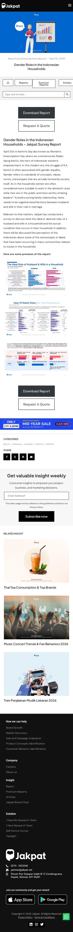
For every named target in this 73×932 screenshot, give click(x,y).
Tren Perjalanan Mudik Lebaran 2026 (30, 700)
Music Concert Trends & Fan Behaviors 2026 (36, 644)
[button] (66, 916)
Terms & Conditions (44, 917)
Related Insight (13, 533)
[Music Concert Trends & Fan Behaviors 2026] (36, 617)
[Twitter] (42, 924)
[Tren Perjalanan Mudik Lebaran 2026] (36, 674)
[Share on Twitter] (15, 456)
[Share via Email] (31, 456)
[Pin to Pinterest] (23, 456)
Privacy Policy (25, 917)
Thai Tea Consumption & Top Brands (30, 587)
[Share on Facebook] (6, 456)
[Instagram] (36, 924)
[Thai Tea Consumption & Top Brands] (36, 561)
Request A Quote (36, 126)
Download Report (36, 113)
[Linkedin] (31, 924)
